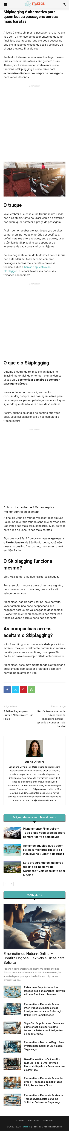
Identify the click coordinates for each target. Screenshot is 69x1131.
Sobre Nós (47, 1120)
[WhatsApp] (31, 689)
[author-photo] (34, 756)
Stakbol (26, 1126)
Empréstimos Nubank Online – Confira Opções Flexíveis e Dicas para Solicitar (34, 958)
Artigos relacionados (25, 817)
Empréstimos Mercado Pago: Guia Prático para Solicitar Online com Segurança (44, 1046)
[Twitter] (15, 689)
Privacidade (33, 1120)
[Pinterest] (23, 689)
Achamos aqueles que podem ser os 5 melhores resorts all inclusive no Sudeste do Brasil (43, 850)
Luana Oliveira (34, 761)
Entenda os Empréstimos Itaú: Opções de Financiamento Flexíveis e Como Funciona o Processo (44, 991)
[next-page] (11, 884)
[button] (64, 4)
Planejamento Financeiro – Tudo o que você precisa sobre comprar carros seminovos (44, 833)
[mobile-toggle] (5, 4)
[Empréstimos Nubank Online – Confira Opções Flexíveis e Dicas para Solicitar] (34, 926)
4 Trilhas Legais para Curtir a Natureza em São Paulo (18, 715)
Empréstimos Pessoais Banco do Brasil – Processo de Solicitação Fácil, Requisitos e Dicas (43, 1082)
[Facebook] (7, 689)
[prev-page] (6, 884)
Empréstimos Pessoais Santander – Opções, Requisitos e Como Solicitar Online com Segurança (44, 1099)
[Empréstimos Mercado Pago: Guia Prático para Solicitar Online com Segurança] (12, 1047)
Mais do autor (48, 817)
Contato (20, 1120)
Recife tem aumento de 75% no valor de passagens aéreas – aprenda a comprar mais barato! (51, 719)
